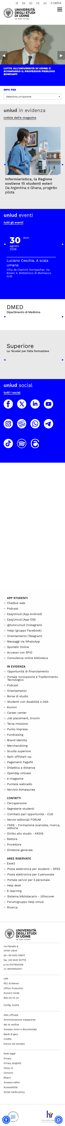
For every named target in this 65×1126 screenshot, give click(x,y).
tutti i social (12, 392)
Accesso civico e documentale (20, 1029)
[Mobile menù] (60, 9)
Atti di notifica (11, 1024)
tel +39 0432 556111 (14, 955)
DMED (15, 307)
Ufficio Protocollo (13, 988)
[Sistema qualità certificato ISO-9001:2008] (13, 1117)
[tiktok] (8, 446)
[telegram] (48, 426)
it (17, 3)
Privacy (7, 1058)
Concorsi (8, 1072)
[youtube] (48, 406)
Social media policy (14, 1092)
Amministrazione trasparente (20, 1019)
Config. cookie (11, 1005)
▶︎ (61, 55)
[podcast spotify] (21, 446)
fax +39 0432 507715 (15, 960)
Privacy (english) (12, 1063)
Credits (7, 1039)
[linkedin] (35, 406)
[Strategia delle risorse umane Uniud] (49, 1117)
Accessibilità (10, 1087)
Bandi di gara (11, 1034)
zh (45, 3)
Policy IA (8, 1068)
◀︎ (3, 55)
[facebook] (8, 406)
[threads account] (35, 446)
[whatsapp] (35, 426)
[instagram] (8, 426)
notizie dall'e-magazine (20, 117)
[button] (6, 1120)
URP (6, 978)
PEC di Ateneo (11, 983)
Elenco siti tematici (14, 1043)
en (23, 3)
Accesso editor (12, 1082)
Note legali (10, 1053)
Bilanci (7, 1077)
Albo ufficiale (11, 1015)
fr (37, 3)
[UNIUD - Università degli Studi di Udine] (19, 13)
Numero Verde (11, 993)
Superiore (20, 346)
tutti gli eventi (13, 222)
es (30, 3)
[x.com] (21, 406)
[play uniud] (21, 426)
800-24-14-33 (11, 997)
